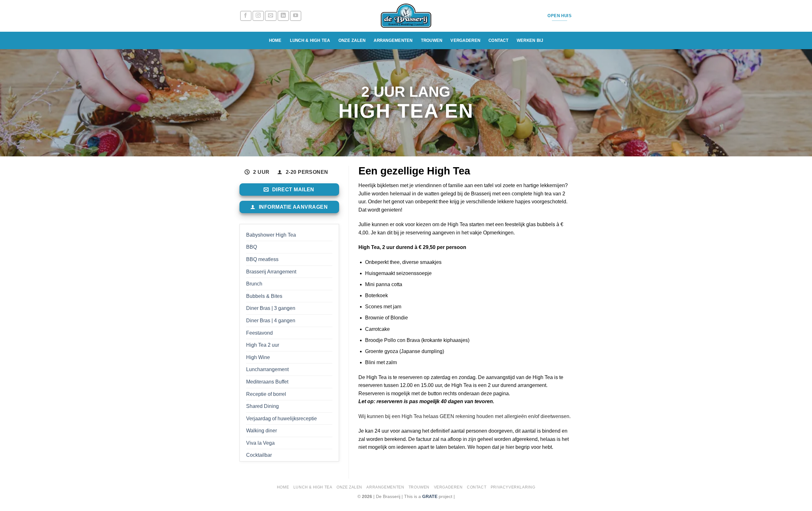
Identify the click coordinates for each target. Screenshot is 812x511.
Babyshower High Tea (271, 235)
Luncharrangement (267, 369)
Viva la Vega (260, 443)
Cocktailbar (259, 455)
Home (275, 40)
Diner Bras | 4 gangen (270, 320)
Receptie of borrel (266, 394)
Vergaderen (465, 40)
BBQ (251, 247)
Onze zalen (352, 40)
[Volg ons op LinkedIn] (283, 16)
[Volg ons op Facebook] (246, 16)
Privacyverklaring (513, 487)
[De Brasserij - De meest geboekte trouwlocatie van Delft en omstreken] (406, 16)
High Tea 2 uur (262, 345)
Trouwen (431, 40)
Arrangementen (393, 40)
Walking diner (261, 430)
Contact (498, 40)
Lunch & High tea (310, 40)
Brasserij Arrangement (271, 271)
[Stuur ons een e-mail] (270, 16)
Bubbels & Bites (264, 296)
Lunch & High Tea (312, 487)
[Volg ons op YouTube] (295, 16)
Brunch (254, 283)
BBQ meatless (262, 259)
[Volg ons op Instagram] (258, 16)
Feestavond (259, 333)
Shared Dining (262, 406)
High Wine (258, 357)
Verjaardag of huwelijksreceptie (281, 418)
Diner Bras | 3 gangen (270, 308)
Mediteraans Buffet (267, 381)
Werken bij (530, 40)
